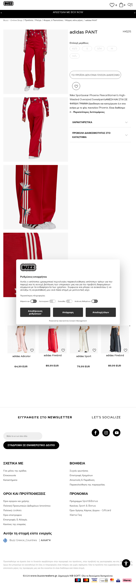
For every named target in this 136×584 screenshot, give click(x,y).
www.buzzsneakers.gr (43, 575)
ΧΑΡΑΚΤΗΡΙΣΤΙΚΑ (82, 122)
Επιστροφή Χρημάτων (81, 475)
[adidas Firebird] (53, 339)
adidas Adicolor (21, 356)
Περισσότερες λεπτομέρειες (89, 111)
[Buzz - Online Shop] (8, 4)
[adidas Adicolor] (21, 339)
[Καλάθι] (121, 6)
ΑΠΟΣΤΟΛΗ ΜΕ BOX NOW (68, 12)
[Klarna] (127, 580)
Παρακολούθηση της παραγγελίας (87, 484)
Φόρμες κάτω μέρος (74, 20)
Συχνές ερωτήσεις (79, 470)
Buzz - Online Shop (12, 20)
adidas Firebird (53, 355)
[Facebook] (95, 432)
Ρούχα (38, 20)
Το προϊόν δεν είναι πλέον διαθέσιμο (95, 74)
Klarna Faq (76, 514)
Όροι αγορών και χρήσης (16, 501)
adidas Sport (83, 356)
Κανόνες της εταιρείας (14, 524)
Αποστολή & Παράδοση (82, 479)
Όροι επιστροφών (12, 514)
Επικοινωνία (9, 475)
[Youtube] (116, 432)
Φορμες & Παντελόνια (53, 20)
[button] (76, 86)
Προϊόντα (29, 20)
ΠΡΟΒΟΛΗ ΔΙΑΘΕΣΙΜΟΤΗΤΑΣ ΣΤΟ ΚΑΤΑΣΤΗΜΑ (91, 135)
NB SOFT (75, 575)
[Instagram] (106, 432)
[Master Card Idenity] (112, 580)
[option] (68, 13)
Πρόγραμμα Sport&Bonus (84, 501)
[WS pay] (104, 580)
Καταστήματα (10, 479)
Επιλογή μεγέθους (79, 43)
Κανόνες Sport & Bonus (83, 505)
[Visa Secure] (118, 580)
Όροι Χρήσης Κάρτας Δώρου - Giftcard (90, 510)
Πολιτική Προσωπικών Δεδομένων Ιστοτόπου (27, 505)
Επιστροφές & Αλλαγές (15, 519)
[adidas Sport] (84, 339)
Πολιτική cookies (12, 510)
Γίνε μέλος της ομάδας (15, 470)
